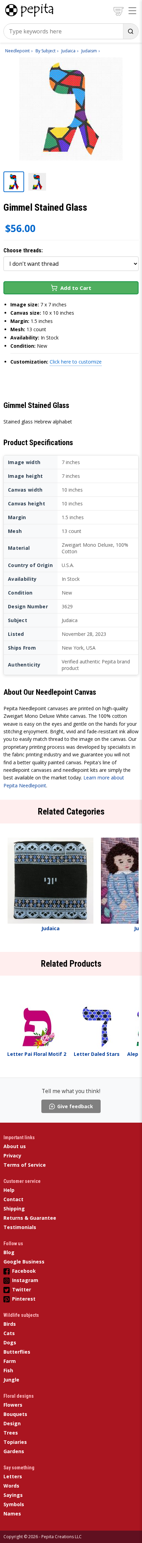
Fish (8, 1370)
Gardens (13, 1451)
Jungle (11, 1379)
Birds (9, 1324)
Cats (9, 1333)
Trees (10, 1432)
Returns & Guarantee (29, 1218)
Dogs (9, 1342)
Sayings (13, 1495)
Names (12, 1513)
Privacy (12, 1155)
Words (11, 1485)
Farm (9, 1361)
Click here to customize (76, 361)
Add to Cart (75, 287)
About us (14, 1146)
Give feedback (75, 1106)
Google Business (23, 1261)
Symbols (13, 1504)
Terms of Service (24, 1165)
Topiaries (15, 1442)
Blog (8, 1252)
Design (12, 1423)
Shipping (14, 1208)
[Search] (130, 31)
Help (8, 1190)
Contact (13, 1199)
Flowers (12, 1405)
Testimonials (19, 1227)
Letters (12, 1476)
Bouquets (15, 1414)
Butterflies (16, 1351)
